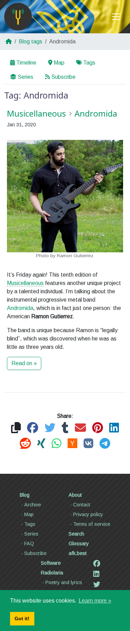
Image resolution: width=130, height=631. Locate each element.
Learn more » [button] (95, 601)
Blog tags (30, 41)
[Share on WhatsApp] (56, 444)
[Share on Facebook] (32, 428)
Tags (89, 63)
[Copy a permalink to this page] (16, 428)
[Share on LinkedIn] (114, 428)
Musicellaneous (25, 283)
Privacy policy (88, 514)
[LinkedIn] (96, 574)
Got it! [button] (22, 618)
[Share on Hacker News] (72, 444)
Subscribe (63, 77)
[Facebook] (96, 563)
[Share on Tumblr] (65, 428)
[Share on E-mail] (80, 428)
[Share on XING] (41, 444)
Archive (32, 504)
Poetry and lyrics (63, 582)
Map (59, 63)
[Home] (18, 17)
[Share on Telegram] (104, 444)
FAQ (29, 543)
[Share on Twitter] (50, 428)
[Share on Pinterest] (97, 428)
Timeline (26, 63)
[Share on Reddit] (25, 444)
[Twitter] (96, 584)
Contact (81, 504)
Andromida (20, 308)
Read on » (24, 363)
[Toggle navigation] (116, 17)
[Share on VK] (88, 444)
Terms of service (91, 524)
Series (25, 77)
